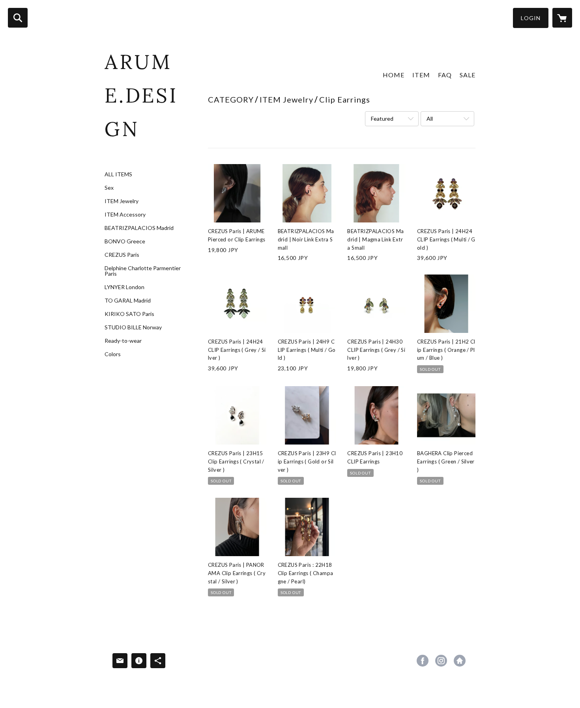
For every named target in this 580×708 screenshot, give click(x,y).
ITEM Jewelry (121, 201)
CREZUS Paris (122, 255)
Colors (113, 354)
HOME (393, 74)
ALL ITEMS (118, 174)
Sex (109, 188)
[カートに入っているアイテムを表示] (562, 18)
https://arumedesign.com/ (460, 661)
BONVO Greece (125, 241)
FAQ (445, 74)
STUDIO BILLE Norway (133, 327)
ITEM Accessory (125, 214)
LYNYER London (124, 287)
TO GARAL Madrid (128, 300)
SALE (467, 74)
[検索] (18, 18)
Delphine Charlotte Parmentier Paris (143, 270)
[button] (530, 18)
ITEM (421, 74)
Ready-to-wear (123, 341)
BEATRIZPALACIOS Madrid (139, 228)
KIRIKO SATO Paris (129, 314)
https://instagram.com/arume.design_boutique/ (441, 661)
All (430, 118)
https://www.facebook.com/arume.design (422, 661)
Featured (382, 118)
